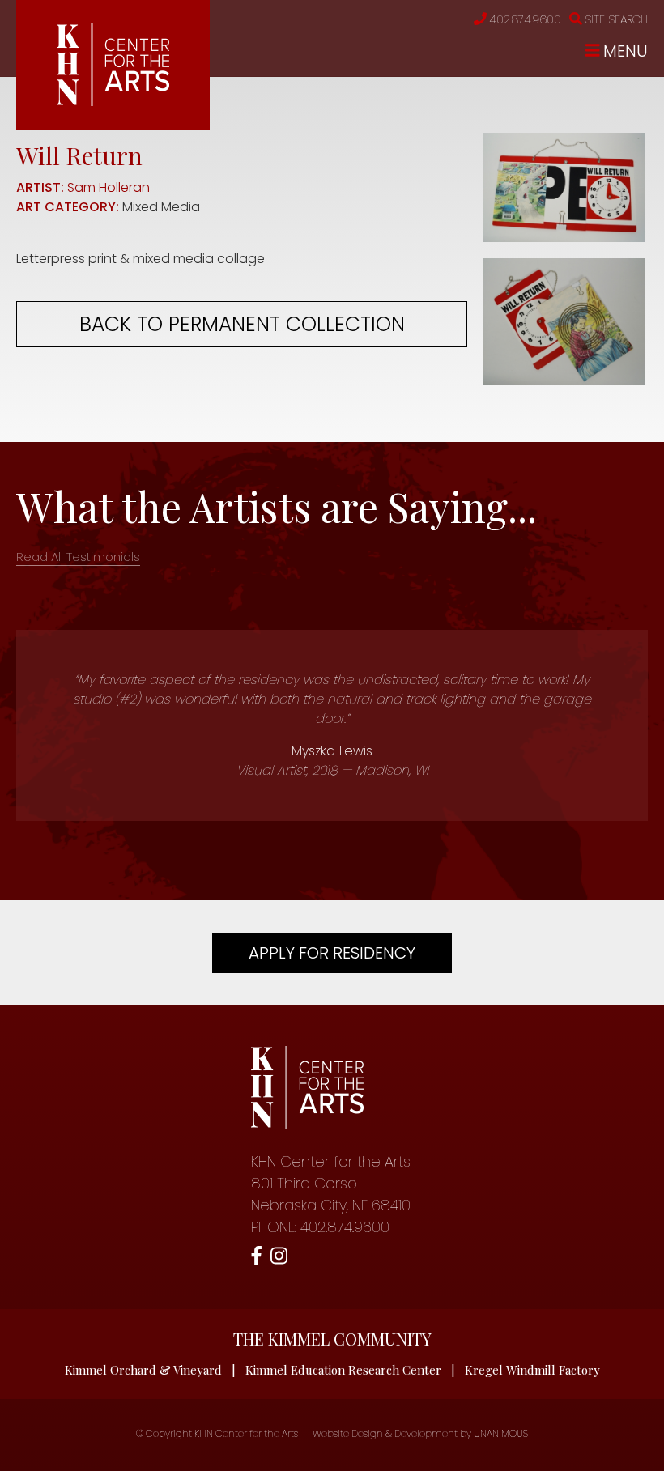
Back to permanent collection (242, 324)
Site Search (616, 19)
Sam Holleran (108, 187)
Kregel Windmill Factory (532, 1370)
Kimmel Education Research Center (343, 1370)
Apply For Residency (332, 953)
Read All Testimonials (78, 556)
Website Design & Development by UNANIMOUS (420, 1433)
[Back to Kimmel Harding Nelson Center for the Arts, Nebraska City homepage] (113, 101)
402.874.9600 (525, 19)
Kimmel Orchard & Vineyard (143, 1370)
